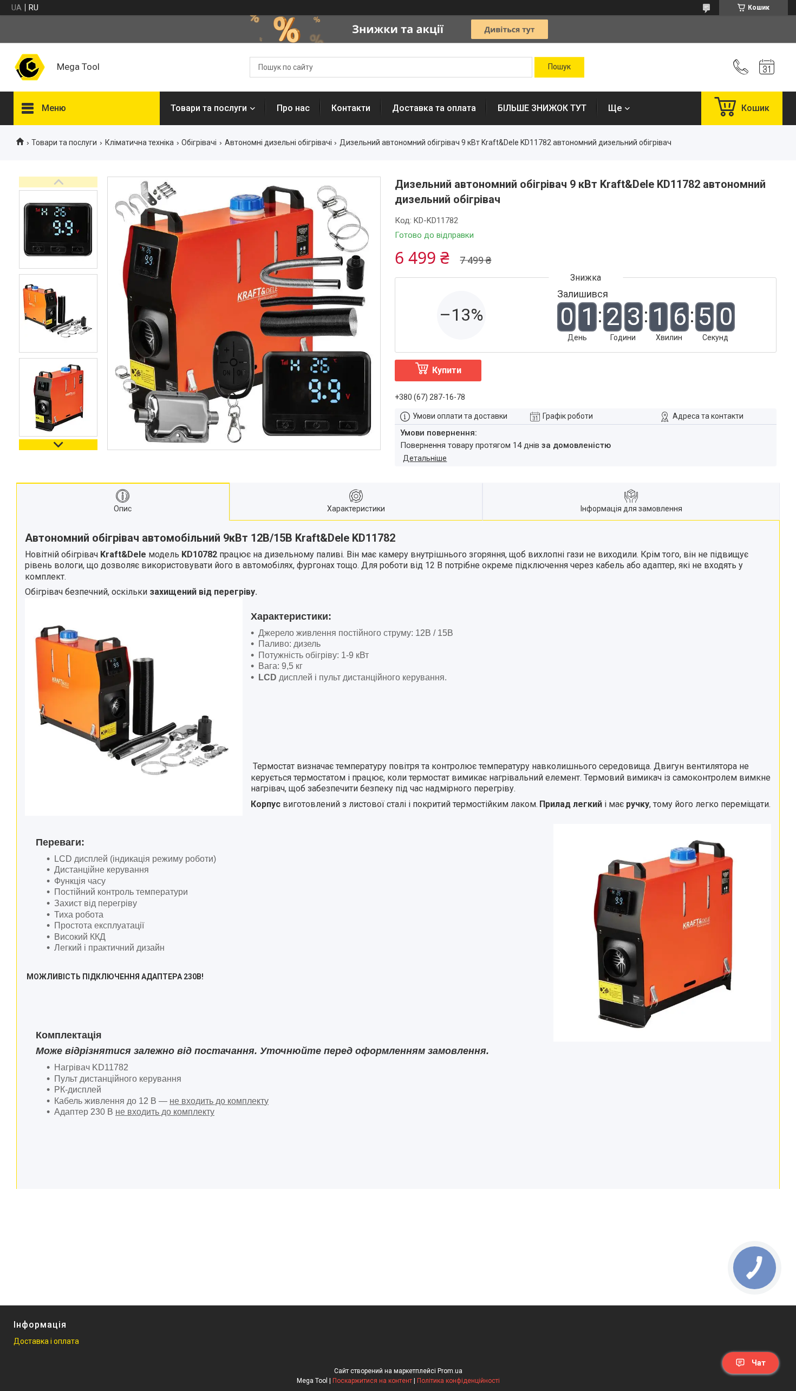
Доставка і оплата (46, 1341)
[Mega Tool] (30, 67)
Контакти (350, 108)
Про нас (293, 108)
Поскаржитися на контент (372, 1380)
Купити (446, 370)
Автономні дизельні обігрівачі (278, 142)
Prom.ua (450, 1371)
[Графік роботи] (766, 67)
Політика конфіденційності (458, 1380)
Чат (759, 1362)
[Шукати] (559, 67)
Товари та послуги (209, 108)
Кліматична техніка (139, 142)
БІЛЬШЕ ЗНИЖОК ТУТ (542, 108)
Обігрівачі (199, 142)
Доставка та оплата (434, 108)
